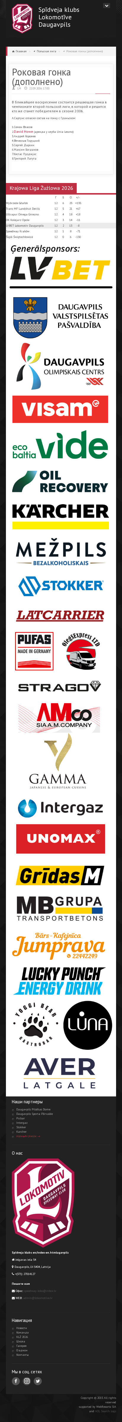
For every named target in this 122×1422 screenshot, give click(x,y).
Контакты (22, 1355)
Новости (21, 1328)
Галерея (21, 1346)
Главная (21, 51)
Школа (20, 1341)
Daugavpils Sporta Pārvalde (34, 1114)
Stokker (21, 1127)
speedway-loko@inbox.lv (40, 1291)
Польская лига (46, 51)
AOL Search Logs (105, 1411)
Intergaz (22, 1123)
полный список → (28, 1136)
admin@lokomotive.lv (37, 1298)
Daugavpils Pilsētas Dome (33, 1109)
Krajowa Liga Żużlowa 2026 (41, 187)
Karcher (21, 1132)
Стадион (22, 1350)
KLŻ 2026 (22, 1337)
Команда (22, 1332)
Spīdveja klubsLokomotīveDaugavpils (58, 16)
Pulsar (20, 1118)
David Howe (23, 131)
